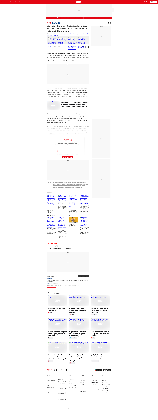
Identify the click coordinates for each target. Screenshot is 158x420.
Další (103, 22)
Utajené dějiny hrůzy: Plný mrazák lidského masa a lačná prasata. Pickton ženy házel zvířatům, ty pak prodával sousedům (84, 208)
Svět (75, 22)
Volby (55, 246)
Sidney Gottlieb (78, 187)
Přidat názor (83, 276)
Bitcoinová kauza (57, 248)
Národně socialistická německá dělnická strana (63, 185)
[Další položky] (111, 18)
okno (83, 185)
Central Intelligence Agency (64, 184)
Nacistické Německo (83, 184)
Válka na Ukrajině (61, 246)
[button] (99, 370)
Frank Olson (61, 187)
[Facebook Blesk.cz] (108, 23)
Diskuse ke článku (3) (52, 276)
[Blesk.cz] (79, 2)
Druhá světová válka (81, 182)
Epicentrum (80, 22)
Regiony (50, 248)
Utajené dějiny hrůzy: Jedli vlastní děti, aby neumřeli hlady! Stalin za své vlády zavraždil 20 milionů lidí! (62, 206)
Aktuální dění (52, 243)
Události (70, 22)
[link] (54, 370)
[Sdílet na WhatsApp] (87, 47)
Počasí (86, 22)
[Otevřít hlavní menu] (2, 2)
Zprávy (50, 246)
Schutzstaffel (77, 185)
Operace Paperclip (69, 187)
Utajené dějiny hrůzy (58, 182)
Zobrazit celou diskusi (51, 287)
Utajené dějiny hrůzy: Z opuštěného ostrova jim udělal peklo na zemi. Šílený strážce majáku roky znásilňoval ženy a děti (73, 211)
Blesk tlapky (97, 22)
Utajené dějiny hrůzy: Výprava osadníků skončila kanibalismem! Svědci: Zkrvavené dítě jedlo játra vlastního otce (84, 230)
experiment (74, 184)
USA (69, 182)
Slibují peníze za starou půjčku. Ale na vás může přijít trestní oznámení (73, 226)
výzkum (55, 184)
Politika (64, 22)
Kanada (73, 182)
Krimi (91, 22)
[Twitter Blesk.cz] (110, 23)
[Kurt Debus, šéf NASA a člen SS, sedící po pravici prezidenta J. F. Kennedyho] (63, 43)
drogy (65, 182)
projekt (55, 187)
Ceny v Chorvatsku (67, 248)
